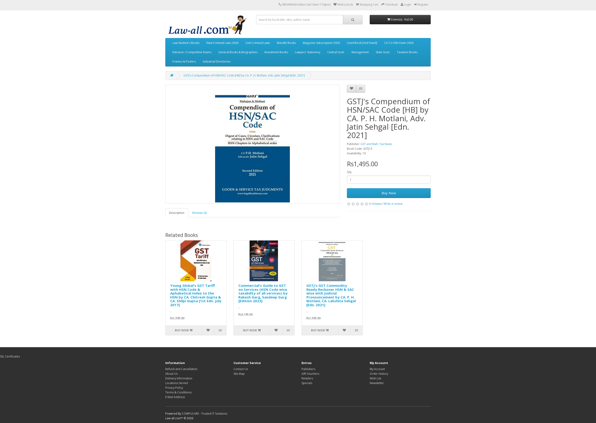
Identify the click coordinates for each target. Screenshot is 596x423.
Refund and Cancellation (181, 369)
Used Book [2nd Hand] (362, 43)
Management (360, 52)
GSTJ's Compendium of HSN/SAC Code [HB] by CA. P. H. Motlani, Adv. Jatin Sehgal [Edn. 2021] (244, 75)
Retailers (307, 378)
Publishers (308, 369)
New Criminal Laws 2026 (222, 43)
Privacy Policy (174, 388)
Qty (349, 172)
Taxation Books (407, 52)
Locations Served (176, 383)
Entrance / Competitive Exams (192, 52)
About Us (171, 374)
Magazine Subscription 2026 (321, 43)
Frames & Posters (184, 61)
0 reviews (375, 204)
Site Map (239, 374)
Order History (379, 374)
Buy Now (389, 193)
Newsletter (377, 383)
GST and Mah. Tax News (376, 144)
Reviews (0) (199, 213)
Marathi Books (286, 43)
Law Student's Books (186, 43)
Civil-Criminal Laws (257, 43)
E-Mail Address (175, 397)
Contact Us (241, 369)
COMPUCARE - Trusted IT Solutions (204, 414)
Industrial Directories (216, 61)
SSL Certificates (10, 356)
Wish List (375, 378)
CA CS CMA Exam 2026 (398, 43)
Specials (306, 383)
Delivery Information (178, 378)
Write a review (393, 204)
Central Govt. (336, 52)
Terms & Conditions (178, 392)
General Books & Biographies (237, 52)
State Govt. (383, 52)
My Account (377, 369)
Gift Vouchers (310, 374)
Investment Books (276, 52)
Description (176, 213)
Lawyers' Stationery (307, 52)
